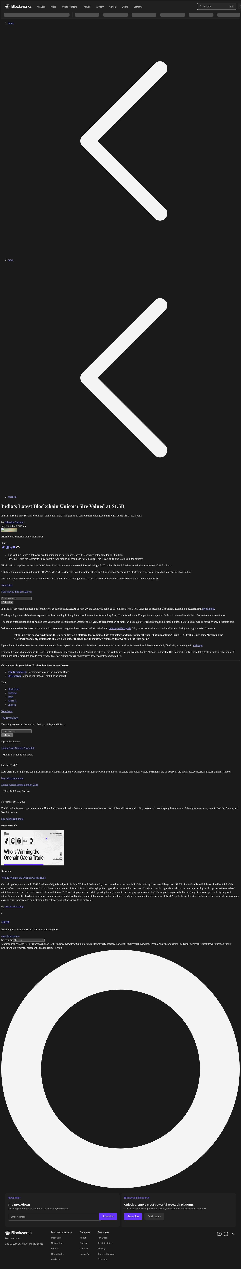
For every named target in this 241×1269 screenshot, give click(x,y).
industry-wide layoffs (120, 628)
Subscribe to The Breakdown (16, 591)
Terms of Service (106, 1254)
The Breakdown (9, 717)
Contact (84, 1248)
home (11, 23)
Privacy (101, 1248)
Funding (12, 693)
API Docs (102, 1237)
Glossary (102, 1259)
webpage (197, 645)
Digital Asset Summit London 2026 (19, 784)
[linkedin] (226, 1234)
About (83, 1237)
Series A (12, 700)
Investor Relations (69, 7)
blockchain (13, 689)
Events (125, 7)
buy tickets (6, 778)
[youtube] (219, 1234)
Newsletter (6, 585)
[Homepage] (18, 6)
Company (138, 7)
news (10, 259)
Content (112, 7)
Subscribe (107, 1216)
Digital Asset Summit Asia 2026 (17, 748)
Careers (84, 1243)
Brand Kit (84, 1254)
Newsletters (57, 1243)
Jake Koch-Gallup (14, 906)
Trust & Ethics (105, 1243)
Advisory (100, 7)
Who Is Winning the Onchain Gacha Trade (23, 877)
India (10, 696)
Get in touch (154, 1216)
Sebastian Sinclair (14, 522)
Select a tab (7, 940)
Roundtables (57, 1254)
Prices (53, 7)
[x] (232, 1234)
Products (86, 7)
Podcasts (56, 1237)
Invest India (208, 608)
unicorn (12, 704)
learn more (17, 778)
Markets (12, 496)
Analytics (41, 7)
